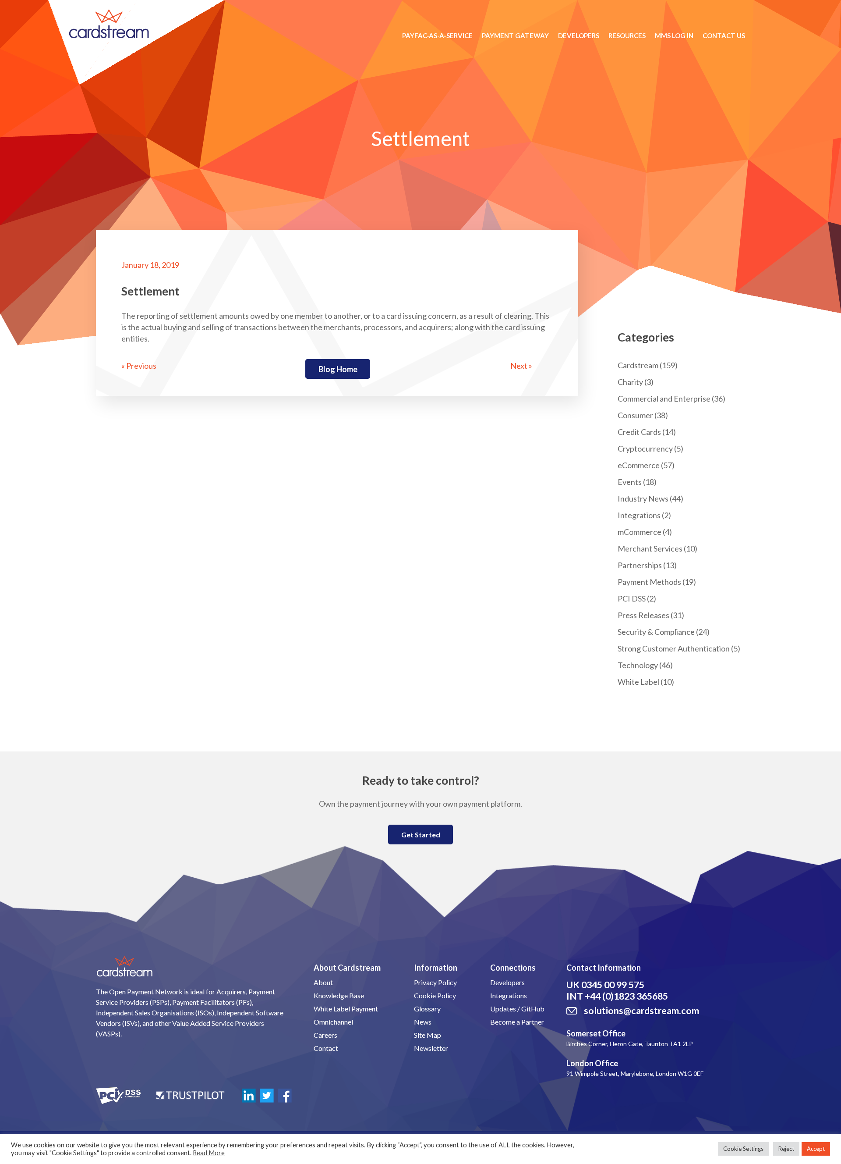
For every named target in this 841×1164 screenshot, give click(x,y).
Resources (627, 35)
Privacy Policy (435, 982)
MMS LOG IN (674, 35)
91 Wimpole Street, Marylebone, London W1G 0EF (634, 1073)
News (422, 1022)
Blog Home (337, 369)
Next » (521, 365)
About (323, 982)
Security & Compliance (656, 632)
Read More (209, 1153)
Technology (638, 665)
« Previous (138, 365)
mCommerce (639, 532)
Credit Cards (639, 432)
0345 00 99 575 (612, 984)
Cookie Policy (435, 995)
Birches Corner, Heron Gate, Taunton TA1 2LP (629, 1043)
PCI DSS (632, 598)
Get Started (420, 834)
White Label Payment (346, 1008)
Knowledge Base (339, 995)
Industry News (643, 498)
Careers (325, 1035)
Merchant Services (650, 548)
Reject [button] (786, 1148)
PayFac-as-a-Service (437, 35)
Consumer (635, 415)
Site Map (427, 1035)
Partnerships (640, 565)
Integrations (639, 515)
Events (630, 482)
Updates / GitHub (517, 1008)
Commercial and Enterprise (664, 398)
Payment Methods (649, 582)
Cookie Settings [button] (743, 1148)
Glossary (427, 1008)
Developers (578, 35)
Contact (326, 1048)
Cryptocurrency (645, 448)
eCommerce (639, 465)
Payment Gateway (515, 35)
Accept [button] (816, 1148)
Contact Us (724, 35)
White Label (638, 682)
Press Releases (643, 615)
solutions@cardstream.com (641, 1010)
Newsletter (431, 1048)
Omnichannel (333, 1022)
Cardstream (638, 365)
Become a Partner (517, 1022)
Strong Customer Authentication (674, 648)
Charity (630, 382)
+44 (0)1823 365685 (626, 996)
